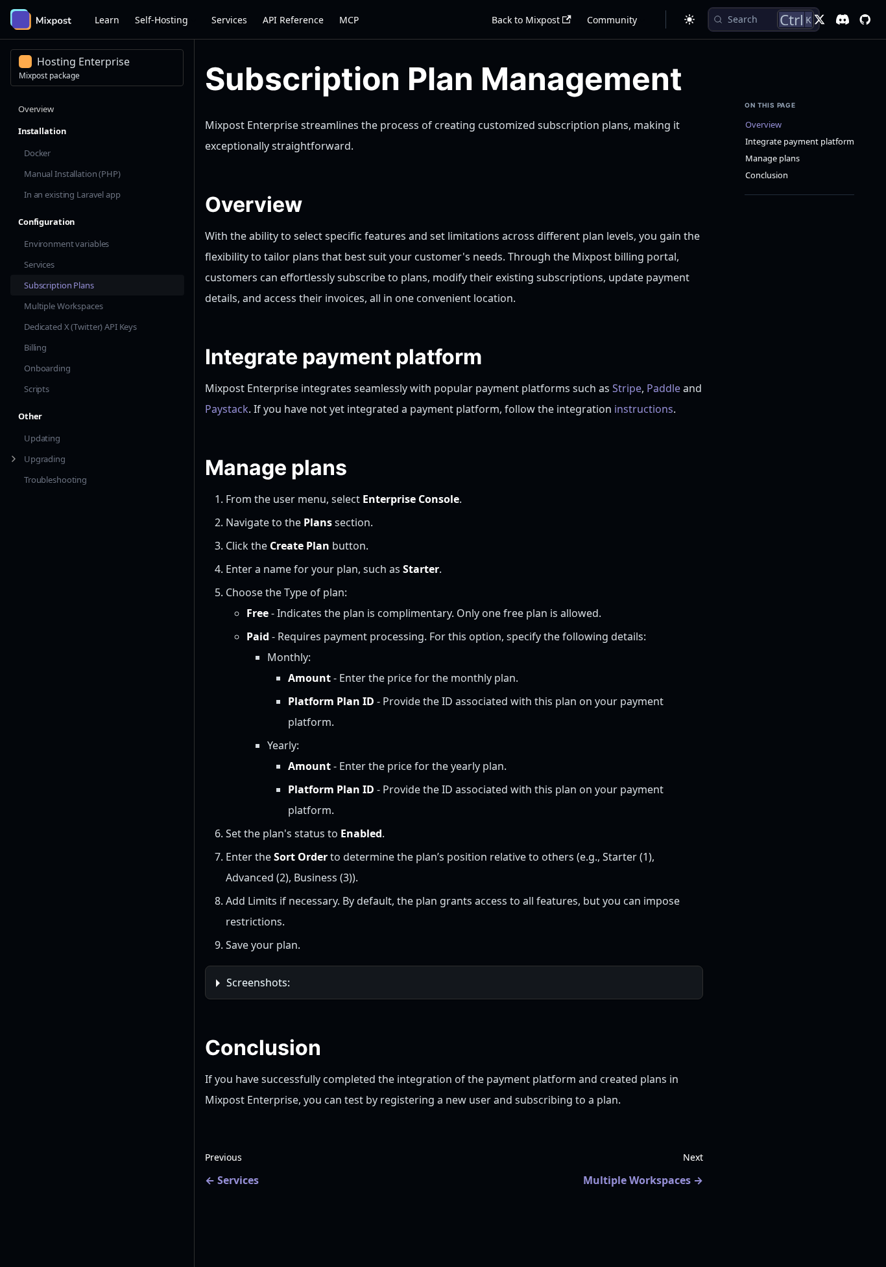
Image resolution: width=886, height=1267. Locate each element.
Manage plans (772, 158)
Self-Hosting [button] (161, 20)
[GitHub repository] (865, 19)
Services (229, 20)
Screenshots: (258, 982)
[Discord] (842, 19)
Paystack (226, 409)
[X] (819, 19)
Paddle (663, 388)
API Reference (293, 20)
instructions (643, 409)
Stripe (626, 388)
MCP (349, 20)
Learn (107, 20)
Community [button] (612, 20)
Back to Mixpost (526, 20)
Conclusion (766, 175)
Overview (763, 124)
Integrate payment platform (799, 141)
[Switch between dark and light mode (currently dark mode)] (689, 19)
